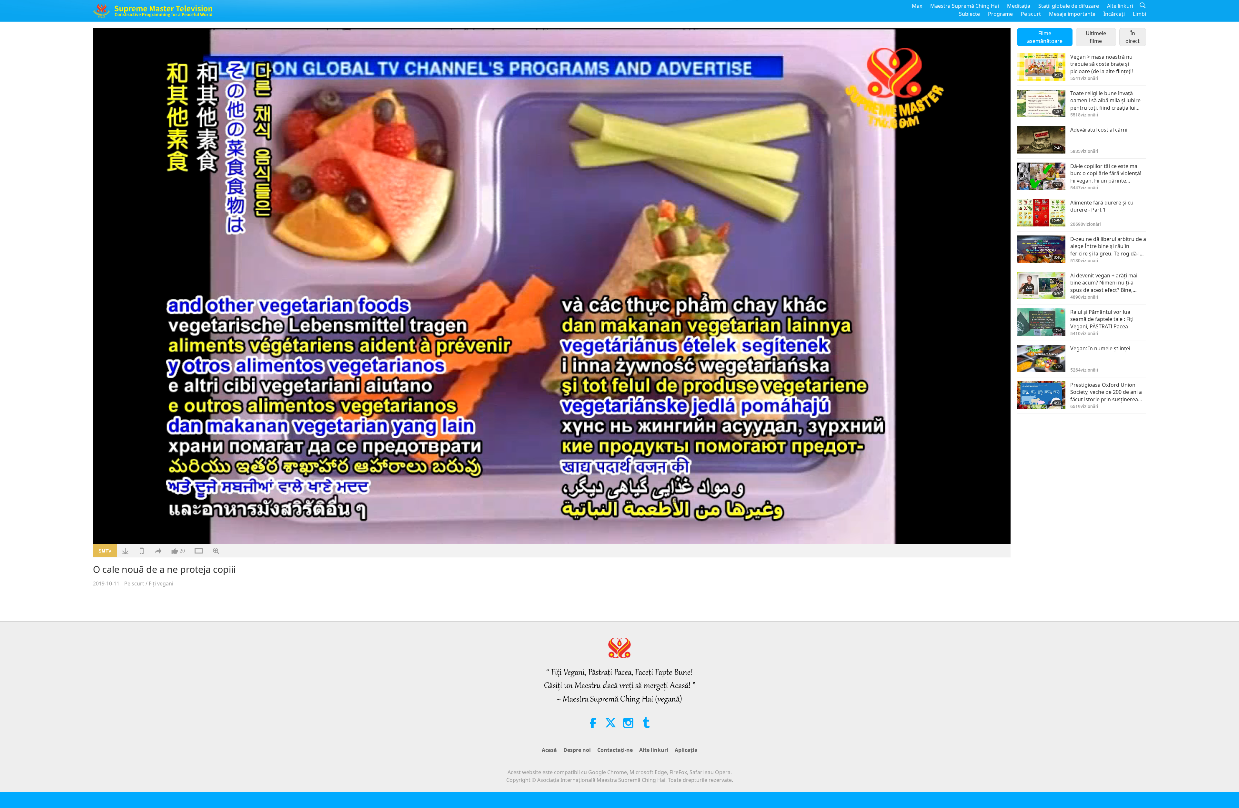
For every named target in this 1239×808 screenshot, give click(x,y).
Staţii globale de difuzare (1068, 5)
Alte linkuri (1120, 5)
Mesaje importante (1072, 13)
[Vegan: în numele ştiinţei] (1041, 358)
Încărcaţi (1114, 13)
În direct (1132, 37)
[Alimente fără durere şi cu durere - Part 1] (1041, 212)
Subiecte (969, 13)
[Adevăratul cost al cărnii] (1041, 140)
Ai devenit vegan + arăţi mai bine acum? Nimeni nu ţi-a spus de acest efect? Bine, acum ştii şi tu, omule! (1103, 283)
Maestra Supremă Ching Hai (964, 5)
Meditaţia (1018, 5)
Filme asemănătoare (1045, 37)
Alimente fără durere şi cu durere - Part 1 (1101, 206)
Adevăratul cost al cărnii (1099, 129)
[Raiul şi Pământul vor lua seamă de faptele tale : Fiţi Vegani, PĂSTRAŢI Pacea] (1041, 322)
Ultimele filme (1096, 37)
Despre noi (577, 749)
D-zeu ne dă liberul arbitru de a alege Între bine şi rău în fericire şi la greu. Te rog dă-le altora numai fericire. (1108, 246)
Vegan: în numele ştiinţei (1100, 348)
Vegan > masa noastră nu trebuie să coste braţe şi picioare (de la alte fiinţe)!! (1101, 64)
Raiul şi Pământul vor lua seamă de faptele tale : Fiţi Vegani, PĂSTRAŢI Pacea (1101, 319)
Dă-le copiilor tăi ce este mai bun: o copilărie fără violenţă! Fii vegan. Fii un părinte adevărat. (1105, 173)
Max (917, 5)
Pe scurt (1031, 13)
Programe (1000, 13)
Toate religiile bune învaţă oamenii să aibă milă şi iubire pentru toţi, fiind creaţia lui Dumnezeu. (1105, 100)
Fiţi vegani (161, 583)
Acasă (549, 749)
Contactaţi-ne (615, 749)
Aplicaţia (686, 749)
